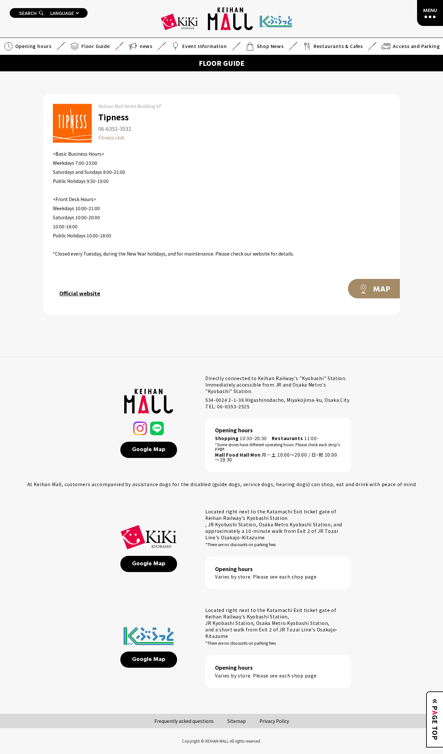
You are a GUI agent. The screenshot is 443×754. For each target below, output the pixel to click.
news (146, 46)
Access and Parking (416, 46)
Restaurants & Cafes (338, 46)
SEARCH (28, 13)
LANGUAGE (62, 13)
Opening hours (33, 46)
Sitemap (236, 721)
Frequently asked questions (184, 721)
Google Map (148, 449)
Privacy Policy (274, 721)
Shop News (270, 46)
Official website (79, 293)
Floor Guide (95, 46)
